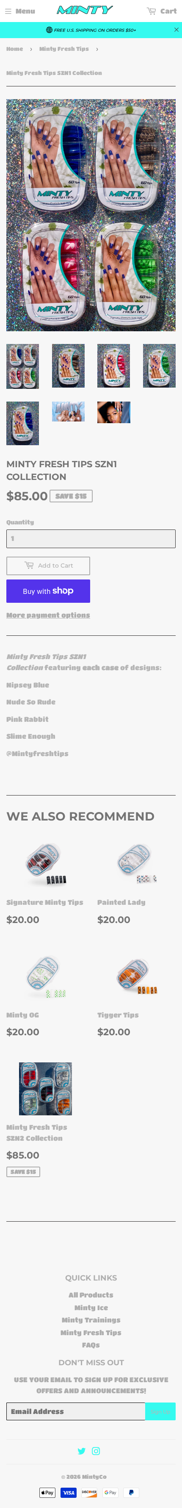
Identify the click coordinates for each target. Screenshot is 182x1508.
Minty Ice (91, 1307)
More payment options (48, 615)
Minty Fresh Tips (64, 48)
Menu (25, 11)
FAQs (91, 1345)
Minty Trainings (91, 1320)
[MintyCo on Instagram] (96, 1452)
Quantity (20, 521)
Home (14, 48)
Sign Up (160, 1411)
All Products (91, 1295)
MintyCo (94, 1476)
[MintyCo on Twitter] (81, 1452)
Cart (168, 11)
